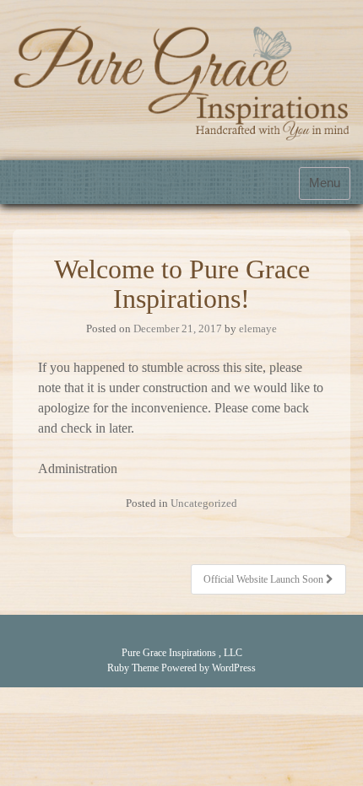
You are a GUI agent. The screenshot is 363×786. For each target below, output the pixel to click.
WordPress (234, 668)
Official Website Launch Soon (264, 579)
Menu (324, 183)
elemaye (258, 328)
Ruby (118, 668)
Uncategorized (204, 503)
